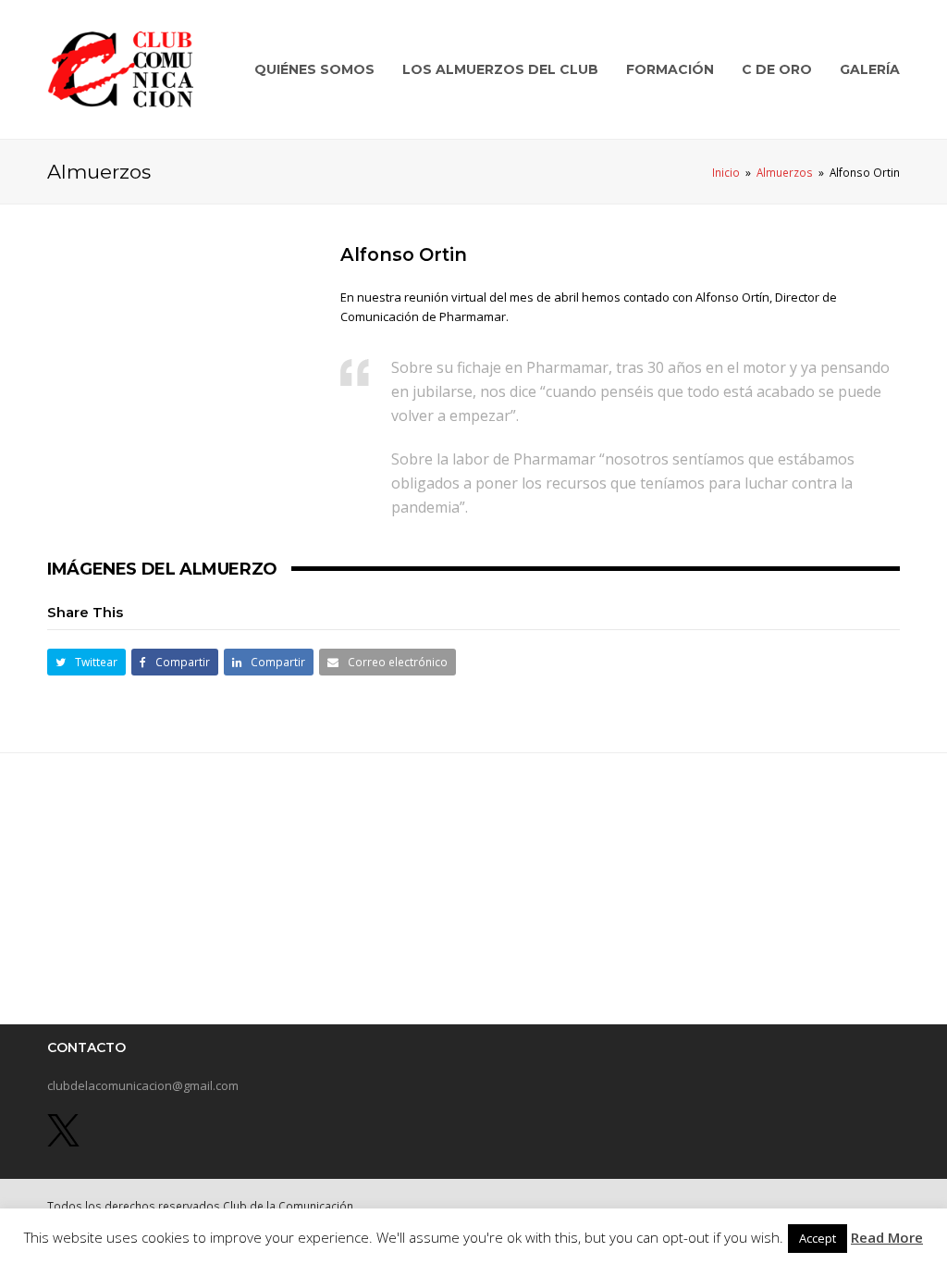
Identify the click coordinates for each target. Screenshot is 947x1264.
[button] (86, 662)
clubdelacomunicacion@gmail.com (143, 1085)
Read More (887, 1237)
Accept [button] (817, 1238)
